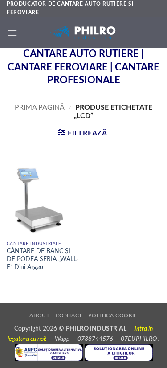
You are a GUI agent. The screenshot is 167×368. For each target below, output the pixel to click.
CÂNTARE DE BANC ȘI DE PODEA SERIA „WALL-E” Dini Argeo (42, 259)
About (39, 315)
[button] (12, 33)
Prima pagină (40, 107)
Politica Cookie (112, 315)
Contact (69, 315)
